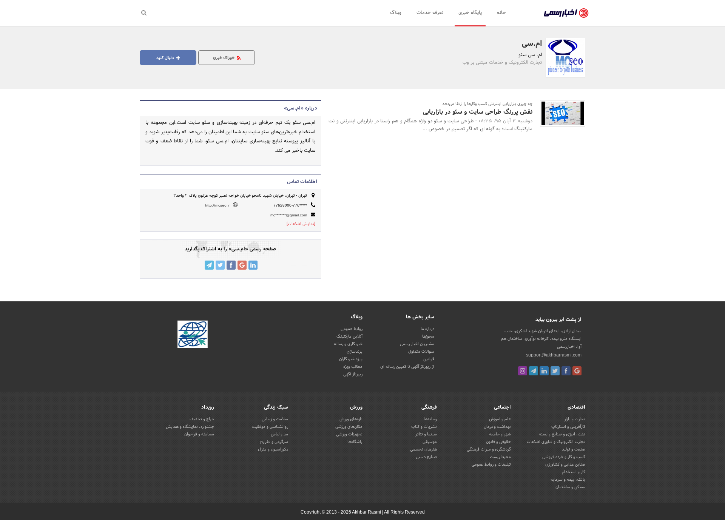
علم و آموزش (500, 419)
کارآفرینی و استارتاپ (568, 426)
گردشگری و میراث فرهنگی (489, 449)
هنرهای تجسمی (423, 449)
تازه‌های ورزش (350, 419)
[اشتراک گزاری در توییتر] (220, 265)
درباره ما (427, 329)
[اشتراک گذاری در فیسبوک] (231, 265)
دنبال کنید (165, 57)
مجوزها (428, 336)
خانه (501, 13)
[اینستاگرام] (522, 370)
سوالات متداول (421, 351)
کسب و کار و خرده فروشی (563, 457)
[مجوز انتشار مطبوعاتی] (192, 336)
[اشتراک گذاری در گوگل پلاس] (242, 265)
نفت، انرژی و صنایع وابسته (562, 434)
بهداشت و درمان (497, 426)
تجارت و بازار (574, 419)
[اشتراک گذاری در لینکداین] (253, 265)
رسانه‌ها (430, 419)
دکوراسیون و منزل (273, 449)
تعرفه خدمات (429, 13)
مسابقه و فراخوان (199, 434)
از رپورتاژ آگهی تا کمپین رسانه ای (407, 366)
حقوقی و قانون (498, 441)
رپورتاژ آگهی (352, 374)
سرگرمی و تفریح (274, 441)
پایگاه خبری (470, 13)
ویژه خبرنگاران (350, 359)
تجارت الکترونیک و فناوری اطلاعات (556, 441)
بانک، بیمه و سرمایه (568, 479)
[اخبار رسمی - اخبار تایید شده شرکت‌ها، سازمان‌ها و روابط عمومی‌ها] (566, 13)
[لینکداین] (544, 370)
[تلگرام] (533, 370)
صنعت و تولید (573, 449)
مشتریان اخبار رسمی (417, 344)
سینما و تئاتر (426, 434)
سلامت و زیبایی (275, 419)
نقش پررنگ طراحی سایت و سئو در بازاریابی (477, 112)
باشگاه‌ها (354, 441)
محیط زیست (500, 457)
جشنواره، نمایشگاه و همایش (190, 426)
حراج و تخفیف (202, 419)
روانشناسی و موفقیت (270, 426)
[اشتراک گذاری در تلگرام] (209, 265)
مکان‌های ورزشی (348, 426)
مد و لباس (279, 434)
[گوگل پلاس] (577, 370)
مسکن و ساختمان (570, 487)
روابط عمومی (351, 329)
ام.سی (532, 43)
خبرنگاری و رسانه (348, 344)
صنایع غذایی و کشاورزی (565, 464)
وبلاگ (395, 13)
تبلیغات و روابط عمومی (491, 464)
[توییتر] (555, 370)
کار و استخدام (573, 472)
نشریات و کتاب (424, 426)
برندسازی (354, 351)
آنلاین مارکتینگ (349, 336)
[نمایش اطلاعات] (301, 224)
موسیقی (430, 441)
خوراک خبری (224, 57)
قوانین (428, 359)
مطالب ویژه (352, 366)
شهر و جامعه (500, 434)
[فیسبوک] (566, 370)
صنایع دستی (426, 457)
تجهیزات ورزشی (349, 434)
